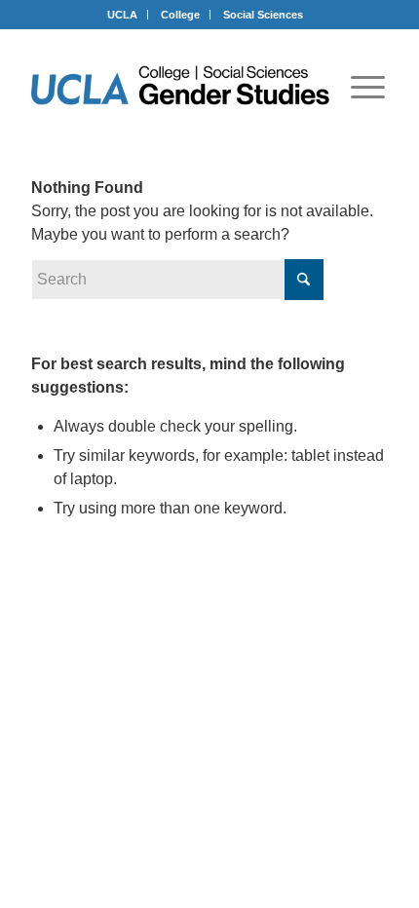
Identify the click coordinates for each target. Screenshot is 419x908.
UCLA (122, 14)
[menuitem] (368, 86)
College (180, 14)
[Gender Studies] (191, 87)
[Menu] (368, 86)
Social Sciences (263, 14)
